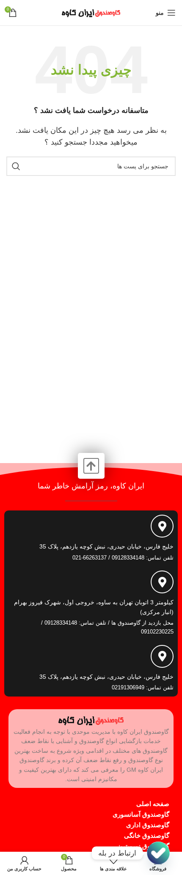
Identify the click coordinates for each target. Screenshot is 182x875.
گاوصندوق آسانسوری (141, 814)
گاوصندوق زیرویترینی (141, 846)
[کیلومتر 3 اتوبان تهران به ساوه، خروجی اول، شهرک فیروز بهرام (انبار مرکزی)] (162, 582)
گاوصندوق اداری (147, 824)
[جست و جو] (16, 166)
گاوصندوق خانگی (146, 835)
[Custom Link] (158, 853)
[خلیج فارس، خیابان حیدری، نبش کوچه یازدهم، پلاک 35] (162, 526)
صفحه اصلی (152, 803)
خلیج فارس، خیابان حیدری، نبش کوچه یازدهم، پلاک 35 (106, 546)
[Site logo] (91, 12)
